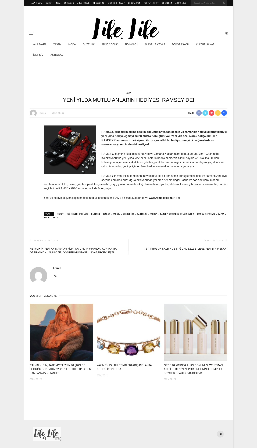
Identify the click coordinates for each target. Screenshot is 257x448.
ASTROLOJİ (180, 3)
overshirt (128, 214)
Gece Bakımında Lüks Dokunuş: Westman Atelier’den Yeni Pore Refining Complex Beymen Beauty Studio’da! (193, 369)
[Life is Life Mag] (47, 433)
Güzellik (69, 3)
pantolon (142, 214)
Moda (58, 3)
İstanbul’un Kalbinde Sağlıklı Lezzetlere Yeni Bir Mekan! (186, 248)
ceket (60, 214)
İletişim (167, 3)
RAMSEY (153, 214)
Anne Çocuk (83, 3)
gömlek (106, 214)
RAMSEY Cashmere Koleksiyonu (177, 214)
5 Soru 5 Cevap (116, 3)
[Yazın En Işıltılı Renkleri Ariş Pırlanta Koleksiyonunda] (128, 331)
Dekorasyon (134, 3)
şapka (221, 214)
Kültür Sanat (151, 3)
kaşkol (116, 214)
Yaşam (49, 3)
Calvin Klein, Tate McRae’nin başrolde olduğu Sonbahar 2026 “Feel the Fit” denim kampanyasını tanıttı (60, 369)
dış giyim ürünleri (77, 214)
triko (56, 217)
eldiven (95, 214)
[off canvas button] (31, 33)
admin (43, 113)
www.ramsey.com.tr (161, 197)
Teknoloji (98, 3)
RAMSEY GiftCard (206, 214)
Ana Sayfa (36, 3)
